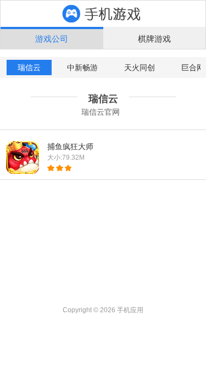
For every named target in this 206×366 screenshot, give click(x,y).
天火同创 (139, 67)
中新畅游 (82, 67)
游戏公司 (51, 38)
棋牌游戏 (154, 38)
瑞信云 (29, 67)
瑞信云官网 (100, 112)
